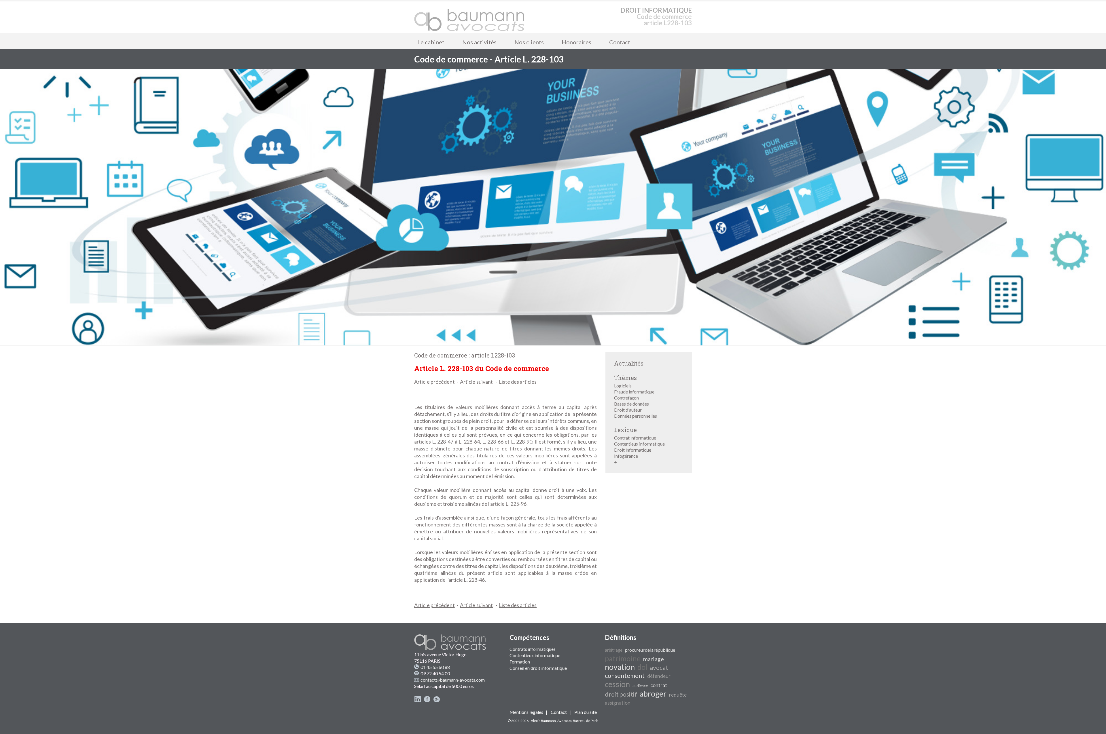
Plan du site (585, 712)
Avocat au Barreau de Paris (578, 720)
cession (617, 684)
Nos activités (479, 42)
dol (642, 667)
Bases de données (631, 403)
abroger (653, 693)
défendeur (659, 676)
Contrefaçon (626, 397)
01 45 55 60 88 (435, 667)
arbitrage (613, 650)
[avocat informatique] (553, 343)
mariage (653, 658)
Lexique (625, 429)
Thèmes (625, 377)
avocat (659, 667)
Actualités (628, 363)
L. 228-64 (469, 441)
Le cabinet (430, 42)
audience (640, 685)
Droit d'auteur (628, 409)
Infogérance (626, 456)
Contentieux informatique (639, 443)
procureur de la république (650, 650)
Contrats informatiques (533, 649)
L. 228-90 (521, 441)
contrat (658, 685)
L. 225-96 (516, 504)
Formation (520, 661)
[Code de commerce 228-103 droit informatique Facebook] (427, 700)
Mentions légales (526, 712)
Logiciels (623, 385)
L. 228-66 (492, 441)
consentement (625, 675)
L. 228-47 (442, 441)
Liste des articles (518, 382)
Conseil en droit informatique (538, 668)
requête (678, 695)
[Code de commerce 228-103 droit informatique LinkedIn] (417, 700)
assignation (617, 703)
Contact (619, 42)
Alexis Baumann (543, 720)
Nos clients (529, 42)
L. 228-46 (474, 580)
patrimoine (623, 658)
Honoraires (576, 42)
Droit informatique (632, 449)
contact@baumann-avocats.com (453, 679)
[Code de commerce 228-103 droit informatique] (469, 17)
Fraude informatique (634, 391)
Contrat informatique (635, 437)
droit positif (621, 694)
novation (620, 667)
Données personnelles (635, 416)
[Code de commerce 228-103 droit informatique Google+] (436, 700)
